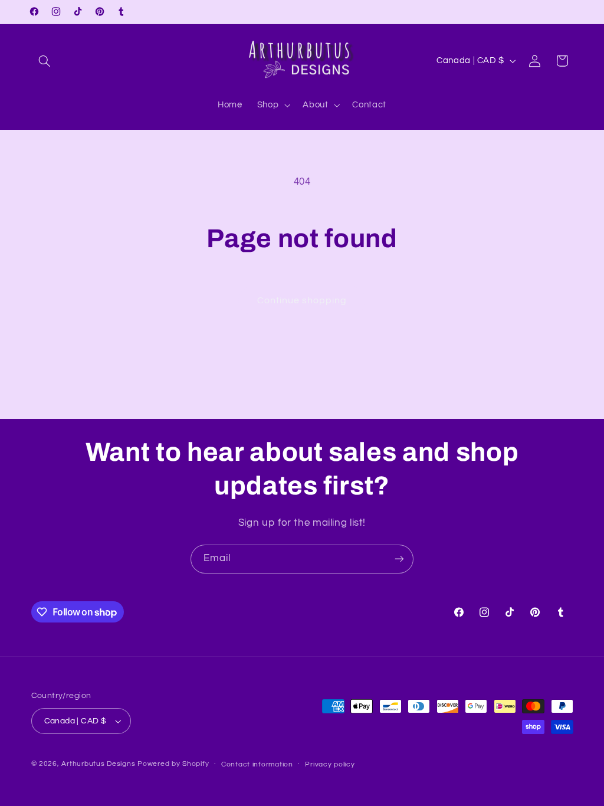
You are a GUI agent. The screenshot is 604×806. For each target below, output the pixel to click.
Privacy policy (329, 764)
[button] (44, 60)
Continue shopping (302, 300)
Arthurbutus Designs (98, 764)
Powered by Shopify (173, 764)
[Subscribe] (399, 559)
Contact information (257, 764)
